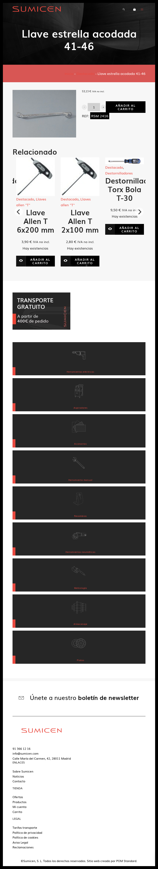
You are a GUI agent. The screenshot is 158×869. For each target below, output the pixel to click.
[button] (84, 107)
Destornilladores (118, 172)
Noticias (18, 776)
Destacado (85, 73)
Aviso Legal (20, 842)
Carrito (17, 812)
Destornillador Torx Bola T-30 (129, 189)
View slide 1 (71, 265)
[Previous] (18, 212)
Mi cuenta (19, 806)
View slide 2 (76, 265)
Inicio (69, 73)
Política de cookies (25, 837)
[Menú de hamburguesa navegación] (142, 9)
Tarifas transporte (25, 827)
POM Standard (126, 861)
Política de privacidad (27, 832)
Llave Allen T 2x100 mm (79, 221)
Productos (19, 802)
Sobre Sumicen (23, 771)
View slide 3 (81, 265)
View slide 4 (86, 265)
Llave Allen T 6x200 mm (35, 221)
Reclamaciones (23, 847)
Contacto (19, 781)
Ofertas (18, 797)
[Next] (139, 212)
